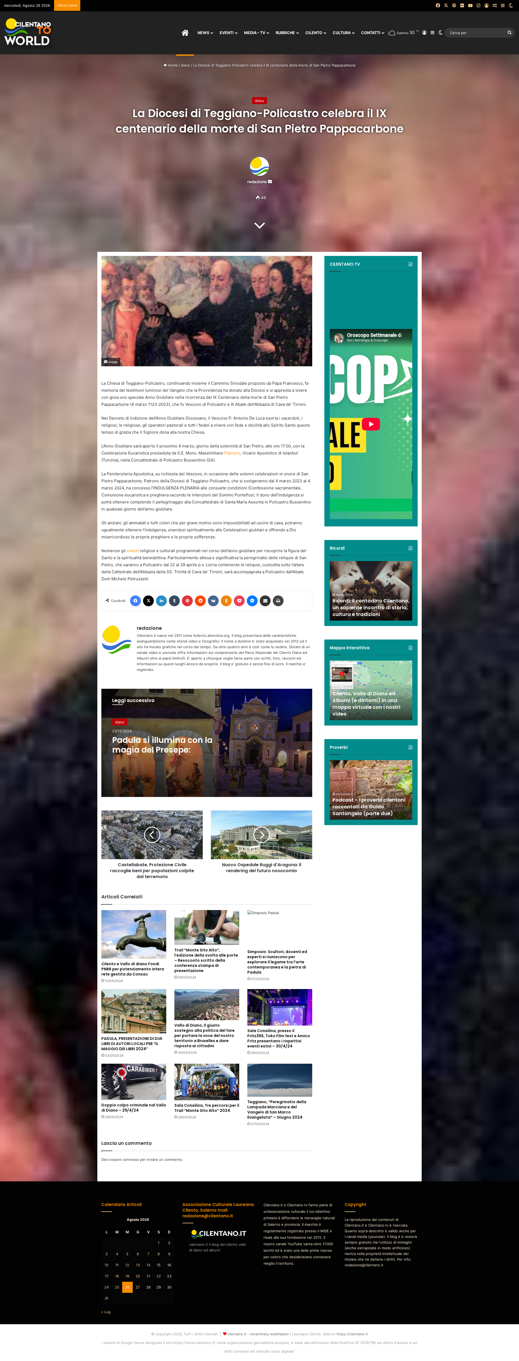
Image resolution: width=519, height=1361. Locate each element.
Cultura (342, 32)
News (203, 32)
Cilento (313, 32)
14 (148, 1265)
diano (185, 65)
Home (172, 65)
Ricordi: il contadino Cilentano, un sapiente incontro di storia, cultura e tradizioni (371, 607)
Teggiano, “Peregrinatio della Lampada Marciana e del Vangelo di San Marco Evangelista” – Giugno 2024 (276, 1109)
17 (106, 1276)
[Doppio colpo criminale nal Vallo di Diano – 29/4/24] (133, 1082)
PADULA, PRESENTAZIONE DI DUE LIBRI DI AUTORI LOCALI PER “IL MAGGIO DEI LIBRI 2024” (131, 1044)
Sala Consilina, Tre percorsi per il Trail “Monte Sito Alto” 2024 (206, 1108)
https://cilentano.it (352, 1334)
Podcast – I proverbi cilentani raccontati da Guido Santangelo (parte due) (368, 806)
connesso (130, 1159)
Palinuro (232, 453)
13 (138, 1265)
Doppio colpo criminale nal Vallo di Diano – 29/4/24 (133, 1107)
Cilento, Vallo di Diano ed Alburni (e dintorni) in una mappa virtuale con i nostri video (366, 703)
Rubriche (285, 32)
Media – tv (254, 32)
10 (106, 1265)
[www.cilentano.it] (28, 33)
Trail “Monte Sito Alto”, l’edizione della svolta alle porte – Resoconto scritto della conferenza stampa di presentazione (206, 960)
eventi (133, 550)
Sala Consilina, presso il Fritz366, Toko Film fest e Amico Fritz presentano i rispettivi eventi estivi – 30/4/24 (278, 1038)
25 (117, 1287)
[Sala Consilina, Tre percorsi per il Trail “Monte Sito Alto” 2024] (206, 1082)
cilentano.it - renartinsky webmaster (258, 1334)
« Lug (106, 1312)
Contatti (370, 32)
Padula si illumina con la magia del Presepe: (162, 745)
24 (106, 1287)
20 (138, 1276)
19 (127, 1276)
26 (127, 1287)
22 (159, 1276)
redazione (257, 181)
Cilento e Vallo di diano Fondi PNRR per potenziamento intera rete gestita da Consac (132, 969)
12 (127, 1265)
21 (148, 1276)
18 (117, 1276)
